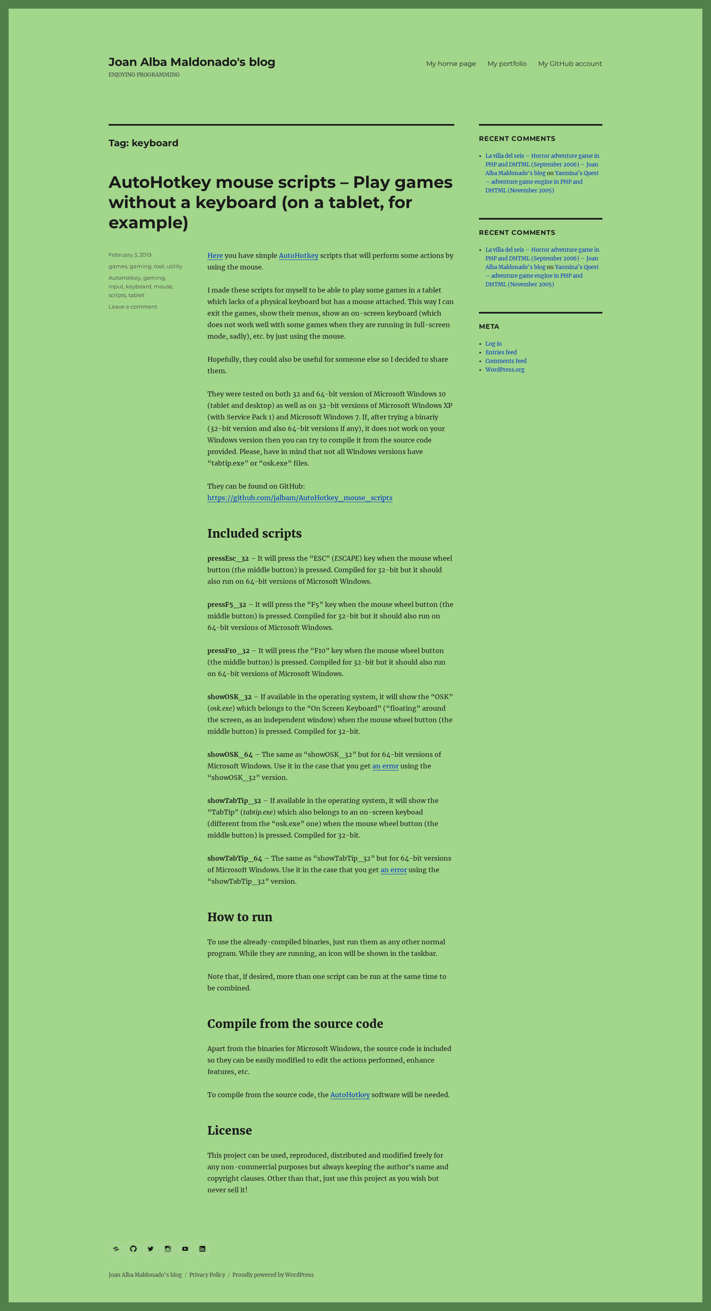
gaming (140, 266)
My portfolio (507, 64)
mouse (163, 286)
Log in (494, 343)
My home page (451, 64)
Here (215, 255)
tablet (136, 295)
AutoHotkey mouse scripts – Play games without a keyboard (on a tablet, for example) (281, 202)
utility (174, 266)
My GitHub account (570, 64)
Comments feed (506, 361)
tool (159, 266)
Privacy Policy (207, 1274)
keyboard (138, 286)
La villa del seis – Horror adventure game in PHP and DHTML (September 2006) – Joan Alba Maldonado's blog (542, 164)
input (116, 286)
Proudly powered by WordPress (273, 1274)
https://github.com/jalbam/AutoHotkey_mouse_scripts (300, 498)
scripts (117, 295)
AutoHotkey (298, 255)
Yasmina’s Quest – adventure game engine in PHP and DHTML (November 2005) (542, 182)
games (118, 266)
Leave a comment (133, 306)
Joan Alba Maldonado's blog (192, 62)
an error (385, 766)
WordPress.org (505, 369)
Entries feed (501, 352)
